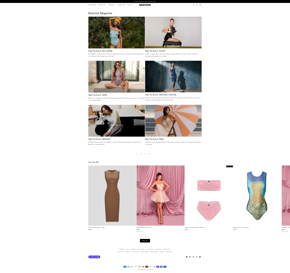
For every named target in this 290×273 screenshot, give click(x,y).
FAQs (128, 249)
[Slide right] (148, 236)
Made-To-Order (169, 251)
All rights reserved (149, 269)
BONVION (143, 269)
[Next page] (153, 153)
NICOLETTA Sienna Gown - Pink (144, 227)
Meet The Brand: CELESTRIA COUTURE (160, 95)
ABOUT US (127, 251)
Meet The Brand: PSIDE (154, 139)
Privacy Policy (158, 249)
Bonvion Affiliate (144, 251)
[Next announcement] (201, 1)
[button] (102, 4)
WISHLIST (162, 251)
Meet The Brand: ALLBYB (155, 51)
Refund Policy (121, 251)
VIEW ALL (145, 241)
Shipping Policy (166, 249)
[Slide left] (141, 236)
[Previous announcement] (89, 1)
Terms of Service (150, 249)
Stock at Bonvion (135, 251)
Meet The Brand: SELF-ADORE (100, 51)
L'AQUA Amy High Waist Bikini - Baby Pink (194, 227)
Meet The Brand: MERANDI (99, 139)
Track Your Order (141, 249)
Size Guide (132, 249)
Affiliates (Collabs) (154, 251)
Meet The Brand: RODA (97, 95)
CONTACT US (122, 249)
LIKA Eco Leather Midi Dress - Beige (96, 227)
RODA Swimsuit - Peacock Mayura (241, 227)
